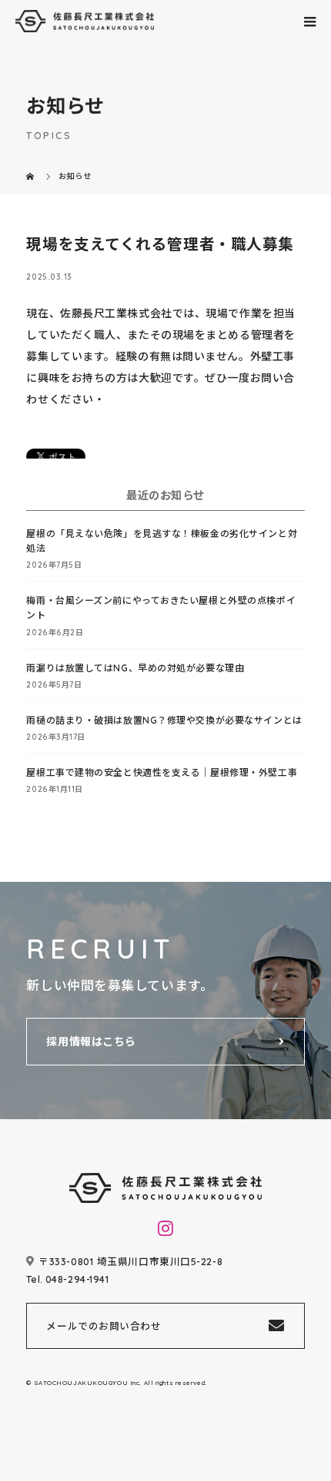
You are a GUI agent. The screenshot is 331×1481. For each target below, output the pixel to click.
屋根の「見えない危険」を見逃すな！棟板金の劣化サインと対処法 (161, 541)
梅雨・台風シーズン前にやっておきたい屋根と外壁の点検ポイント (161, 608)
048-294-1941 (77, 1279)
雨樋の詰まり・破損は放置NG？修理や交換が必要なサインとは (164, 720)
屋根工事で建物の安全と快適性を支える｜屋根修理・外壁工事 (161, 772)
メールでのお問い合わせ (103, 1326)
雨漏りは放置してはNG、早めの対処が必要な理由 (135, 668)
